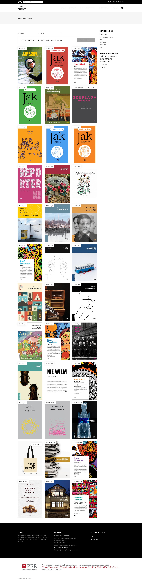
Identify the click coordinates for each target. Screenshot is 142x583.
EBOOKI (102, 67)
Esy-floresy (103, 42)
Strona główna (22, 18)
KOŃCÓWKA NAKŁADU (108, 56)
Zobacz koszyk (86, 40)
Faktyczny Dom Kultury (107, 37)
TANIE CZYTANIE (106, 59)
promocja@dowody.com (61, 547)
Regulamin (111, 1)
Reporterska (103, 34)
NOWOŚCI (103, 64)
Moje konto (119, 1)
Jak (101, 47)
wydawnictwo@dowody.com (67, 545)
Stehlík (102, 39)
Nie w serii (103, 44)
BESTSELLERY (105, 62)
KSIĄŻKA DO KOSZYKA (30, 80)
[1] (122, 8)
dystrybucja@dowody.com (71, 550)
